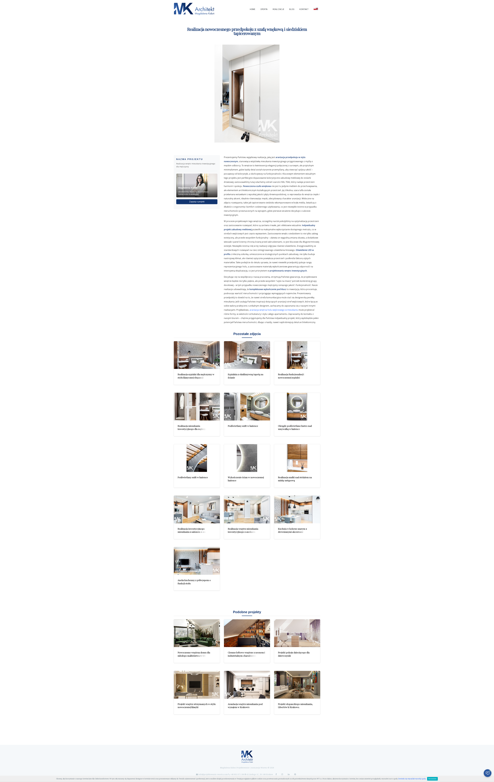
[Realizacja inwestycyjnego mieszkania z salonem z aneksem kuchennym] (197, 509)
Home (252, 9)
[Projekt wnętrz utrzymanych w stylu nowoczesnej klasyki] (197, 685)
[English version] (315, 8)
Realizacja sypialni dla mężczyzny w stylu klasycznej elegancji (196, 376)
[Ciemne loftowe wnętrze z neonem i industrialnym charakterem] (247, 633)
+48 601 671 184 (237, 774)
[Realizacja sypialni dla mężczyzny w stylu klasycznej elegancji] (197, 355)
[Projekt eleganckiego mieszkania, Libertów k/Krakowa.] (297, 685)
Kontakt (303, 9)
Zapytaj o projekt (196, 202)
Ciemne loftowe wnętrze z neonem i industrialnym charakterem (246, 654)
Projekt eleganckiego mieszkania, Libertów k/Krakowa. (295, 705)
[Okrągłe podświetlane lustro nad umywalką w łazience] (297, 406)
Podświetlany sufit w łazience (243, 425)
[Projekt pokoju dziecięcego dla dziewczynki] (297, 633)
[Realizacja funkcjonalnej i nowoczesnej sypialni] (297, 355)
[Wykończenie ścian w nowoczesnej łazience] (247, 458)
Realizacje (278, 9)
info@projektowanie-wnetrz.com (213, 774)
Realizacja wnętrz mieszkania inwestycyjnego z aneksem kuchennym (243, 531)
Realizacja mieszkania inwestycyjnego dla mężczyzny (193, 427)
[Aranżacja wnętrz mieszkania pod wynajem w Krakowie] (247, 685)
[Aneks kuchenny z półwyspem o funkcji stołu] (197, 561)
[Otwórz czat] (487, 773)
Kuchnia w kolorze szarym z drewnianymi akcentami (292, 530)
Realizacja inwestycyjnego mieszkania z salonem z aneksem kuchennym (195, 531)
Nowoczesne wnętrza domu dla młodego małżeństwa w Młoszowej (195, 654)
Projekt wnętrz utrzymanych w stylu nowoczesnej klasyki (197, 705)
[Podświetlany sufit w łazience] (247, 406)
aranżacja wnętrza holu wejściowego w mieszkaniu (274, 309)
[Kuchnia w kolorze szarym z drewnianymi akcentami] (297, 509)
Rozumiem (432, 779)
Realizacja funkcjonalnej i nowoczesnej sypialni (291, 376)
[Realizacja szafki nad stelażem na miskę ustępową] (297, 458)
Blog (291, 9)
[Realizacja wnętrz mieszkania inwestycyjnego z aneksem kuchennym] (247, 509)
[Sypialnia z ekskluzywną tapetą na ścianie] (247, 355)
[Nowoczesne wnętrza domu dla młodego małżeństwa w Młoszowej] (197, 633)
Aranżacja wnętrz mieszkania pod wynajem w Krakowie (245, 705)
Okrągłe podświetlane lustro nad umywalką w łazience (295, 427)
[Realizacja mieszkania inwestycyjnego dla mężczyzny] (197, 406)
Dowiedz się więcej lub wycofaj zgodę (412, 779)
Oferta (264, 9)
